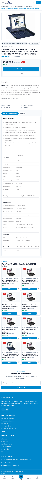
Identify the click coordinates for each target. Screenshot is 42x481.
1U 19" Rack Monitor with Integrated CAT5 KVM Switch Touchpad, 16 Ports (30, 355)
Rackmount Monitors (7, 418)
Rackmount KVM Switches (9, 428)
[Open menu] (3, 2)
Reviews (22, 113)
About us (4, 439)
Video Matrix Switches (7, 421)
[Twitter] (7, 409)
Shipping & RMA (6, 446)
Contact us (4, 441)
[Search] (33, 2)
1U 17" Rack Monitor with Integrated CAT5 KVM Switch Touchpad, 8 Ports (10, 281)
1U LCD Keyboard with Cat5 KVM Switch (21, 6)
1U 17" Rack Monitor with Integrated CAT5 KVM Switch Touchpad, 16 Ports (30, 306)
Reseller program (6, 444)
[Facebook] (3, 409)
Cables (3, 431)
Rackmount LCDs (6, 423)
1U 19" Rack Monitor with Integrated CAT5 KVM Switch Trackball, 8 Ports (10, 331)
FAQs (2, 451)
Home (3, 6)
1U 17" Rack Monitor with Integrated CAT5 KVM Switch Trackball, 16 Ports (30, 331)
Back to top (4, 474)
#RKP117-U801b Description (10, 113)
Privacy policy (5, 449)
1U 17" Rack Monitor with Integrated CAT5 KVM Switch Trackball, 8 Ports (30, 281)
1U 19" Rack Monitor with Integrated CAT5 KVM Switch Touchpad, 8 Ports (10, 306)
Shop (7, 6)
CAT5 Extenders (6, 426)
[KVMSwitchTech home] (8, 2)
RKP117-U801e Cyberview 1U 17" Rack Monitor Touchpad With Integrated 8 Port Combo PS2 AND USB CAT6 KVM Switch (10, 356)
